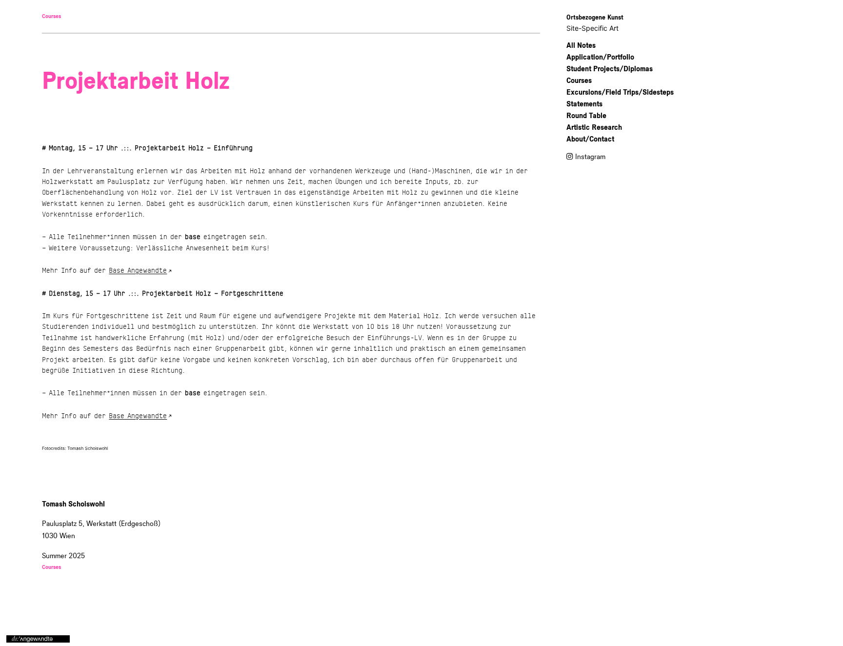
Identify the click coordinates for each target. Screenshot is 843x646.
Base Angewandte (138, 270)
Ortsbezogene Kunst (594, 17)
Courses (51, 16)
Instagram (590, 157)
